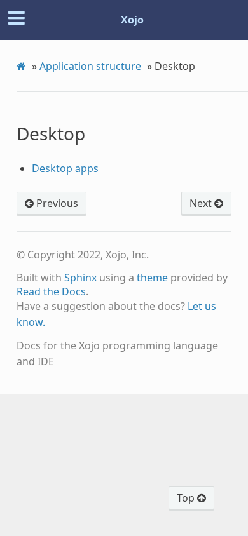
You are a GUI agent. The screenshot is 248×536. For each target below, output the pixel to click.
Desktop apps (65, 168)
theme (152, 278)
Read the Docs (51, 291)
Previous (56, 203)
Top (187, 498)
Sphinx (80, 278)
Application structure (90, 66)
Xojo (132, 20)
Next (201, 203)
